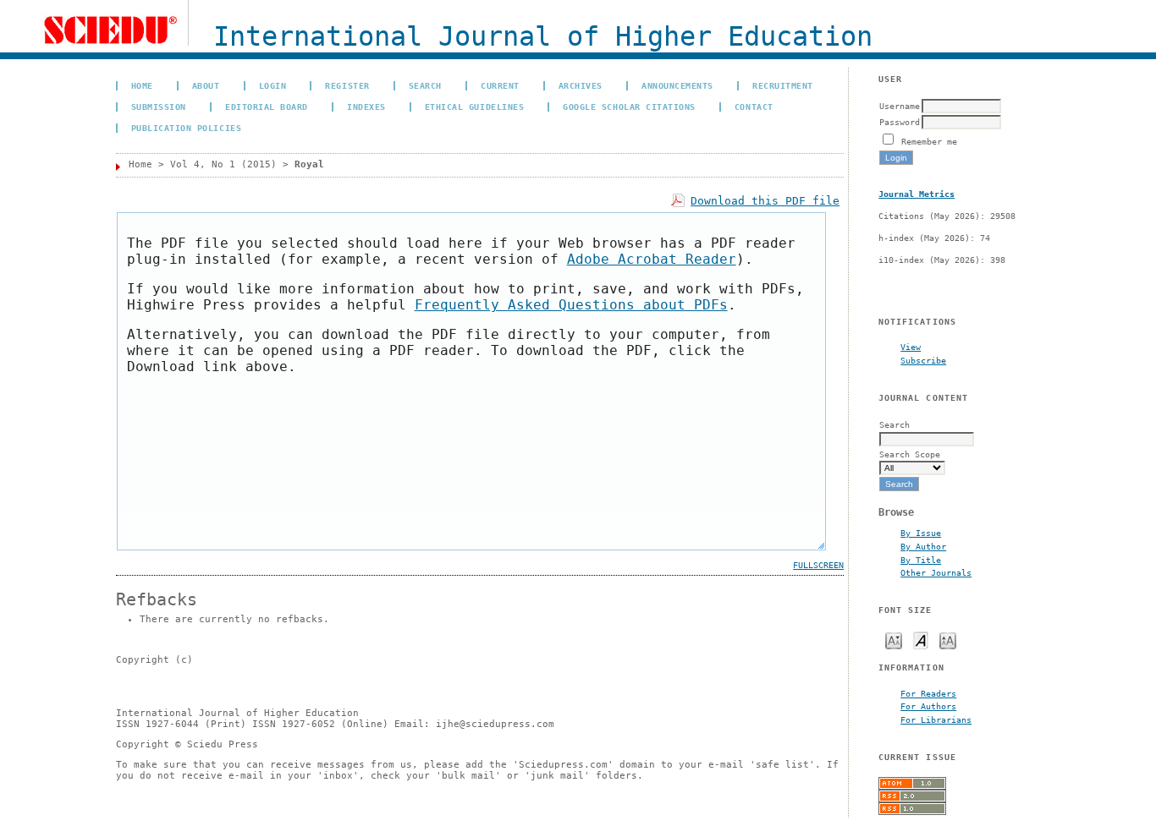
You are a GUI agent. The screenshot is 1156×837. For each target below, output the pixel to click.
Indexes (366, 106)
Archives (581, 85)
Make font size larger (947, 639)
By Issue (920, 533)
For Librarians (936, 719)
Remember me (929, 141)
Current (500, 85)
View (910, 347)
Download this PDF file (765, 200)
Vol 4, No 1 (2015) (223, 164)
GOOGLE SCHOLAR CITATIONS (629, 106)
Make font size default (920, 639)
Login (273, 85)
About (206, 85)
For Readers (928, 693)
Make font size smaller (893, 639)
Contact (754, 106)
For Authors (928, 706)
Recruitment (782, 85)
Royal (309, 164)
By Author (923, 546)
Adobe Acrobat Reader (651, 259)
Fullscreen (818, 565)
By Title (920, 560)
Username (899, 106)
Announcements (677, 85)
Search (425, 85)
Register (347, 85)
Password (899, 122)
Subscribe (923, 360)
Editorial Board (266, 106)
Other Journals (936, 572)
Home (142, 85)
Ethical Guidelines (474, 106)
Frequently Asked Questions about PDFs (571, 305)
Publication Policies (186, 128)
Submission (158, 106)
